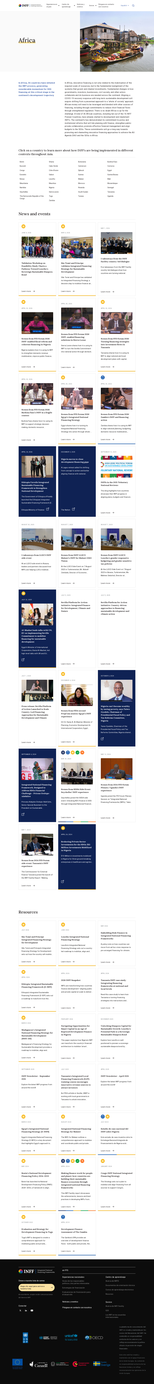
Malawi (81, 179)
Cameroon (82, 166)
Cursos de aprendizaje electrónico (120, 1290)
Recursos (109, 1294)
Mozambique (112, 183)
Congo (22, 170)
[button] (124, 5)
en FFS (65, 1270)
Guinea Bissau (112, 175)
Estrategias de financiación (73, 1288)
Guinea (80, 175)
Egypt (109, 170)
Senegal (110, 187)
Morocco (81, 183)
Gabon (51, 175)
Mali (109, 179)
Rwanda (81, 187)
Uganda (110, 196)
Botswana (82, 162)
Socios (91, 5)
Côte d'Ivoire (53, 170)
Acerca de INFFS (112, 1281)
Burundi (23, 166)
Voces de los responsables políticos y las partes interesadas (75, 1282)
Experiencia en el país (52, 5)
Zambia (52, 200)
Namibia (23, 187)
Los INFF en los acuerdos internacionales (116, 1316)
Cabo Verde (53, 166)
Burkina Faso (112, 162)
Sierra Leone (54, 192)
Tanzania (111, 192)
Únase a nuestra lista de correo (32, 1281)
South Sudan (83, 192)
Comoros (110, 166)
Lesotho (52, 179)
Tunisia (81, 196)
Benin (22, 162)
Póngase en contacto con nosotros (106, 5)
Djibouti (81, 170)
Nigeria (51, 187)
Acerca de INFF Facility (115, 1306)
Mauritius (52, 183)
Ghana (51, 162)
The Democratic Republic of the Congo (32, 197)
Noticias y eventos (80, 5)
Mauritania (24, 183)
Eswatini (23, 175)
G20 (107, 1310)
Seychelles (24, 192)
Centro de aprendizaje (66, 5)
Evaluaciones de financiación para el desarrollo (76, 1293)
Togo (51, 196)
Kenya (22, 179)
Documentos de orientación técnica (120, 1285)
